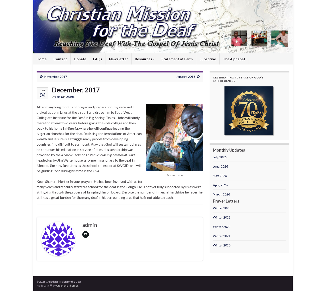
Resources (144, 59)
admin (59, 96)
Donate (80, 59)
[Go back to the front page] (163, 26)
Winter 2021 (221, 236)
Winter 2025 (221, 208)
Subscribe (208, 59)
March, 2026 (221, 194)
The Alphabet (234, 59)
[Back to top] (316, 281)
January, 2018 (185, 76)
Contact (60, 59)
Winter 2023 (221, 217)
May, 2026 (220, 176)
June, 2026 (220, 166)
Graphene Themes (67, 285)
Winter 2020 (221, 245)
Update (70, 96)
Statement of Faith (177, 59)
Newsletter (118, 59)
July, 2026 (219, 157)
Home (42, 59)
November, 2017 (55, 76)
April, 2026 (220, 185)
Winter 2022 (221, 227)
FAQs (97, 59)
